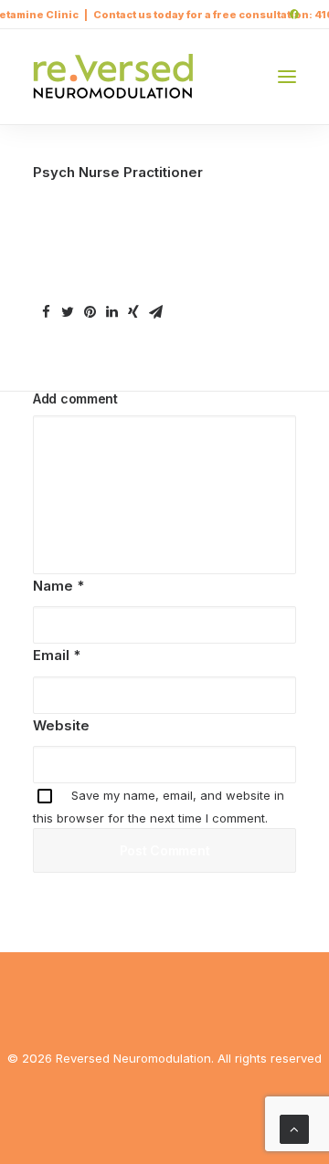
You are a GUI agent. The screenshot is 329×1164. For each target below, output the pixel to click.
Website (61, 725)
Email (56, 655)
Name (58, 585)
